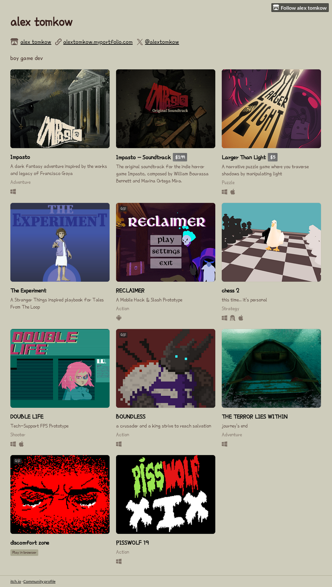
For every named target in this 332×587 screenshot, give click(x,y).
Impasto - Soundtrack (143, 157)
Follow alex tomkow (304, 8)
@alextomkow (162, 42)
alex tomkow (35, 42)
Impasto (20, 157)
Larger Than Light (244, 157)
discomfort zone (29, 542)
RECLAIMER (130, 290)
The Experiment (28, 290)
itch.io (15, 581)
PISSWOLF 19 (132, 542)
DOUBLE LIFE (26, 416)
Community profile (39, 581)
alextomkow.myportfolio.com (98, 42)
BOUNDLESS (131, 416)
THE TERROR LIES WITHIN (255, 416)
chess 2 (230, 290)
